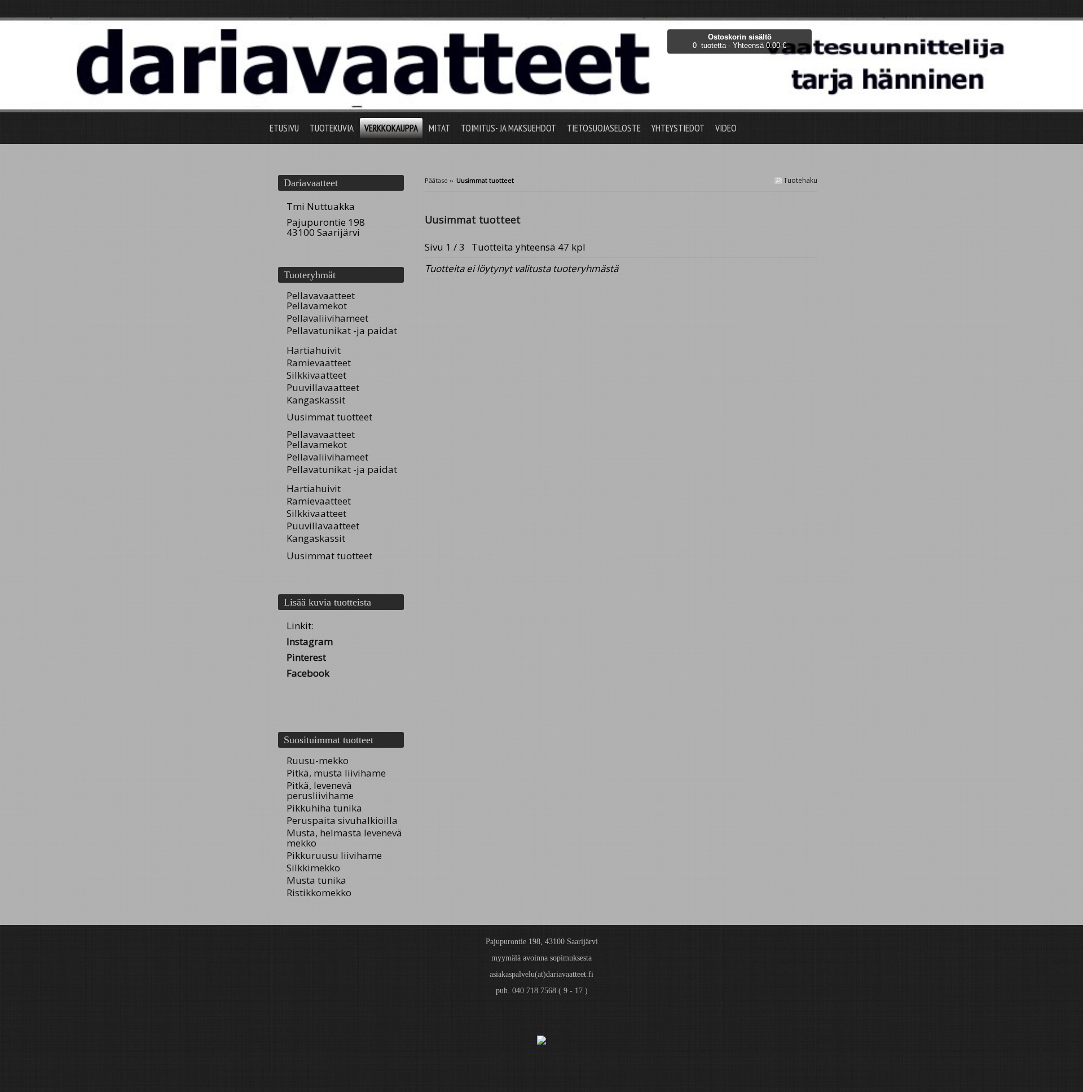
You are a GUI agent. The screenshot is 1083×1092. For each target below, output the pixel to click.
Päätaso (436, 180)
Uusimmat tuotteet (329, 416)
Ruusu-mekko (318, 760)
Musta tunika (316, 880)
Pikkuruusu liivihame (334, 855)
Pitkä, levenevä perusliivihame (320, 790)
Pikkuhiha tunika (324, 807)
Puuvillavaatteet (323, 387)
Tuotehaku (799, 180)
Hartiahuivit (314, 350)
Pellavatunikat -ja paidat (342, 330)
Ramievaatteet (319, 362)
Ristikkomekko (319, 892)
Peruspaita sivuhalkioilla (342, 820)
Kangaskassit (316, 399)
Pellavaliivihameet (327, 318)
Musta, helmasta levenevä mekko (344, 837)
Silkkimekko (313, 867)
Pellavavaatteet (321, 295)
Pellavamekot (317, 305)
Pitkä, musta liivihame (336, 772)
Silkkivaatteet (316, 375)
